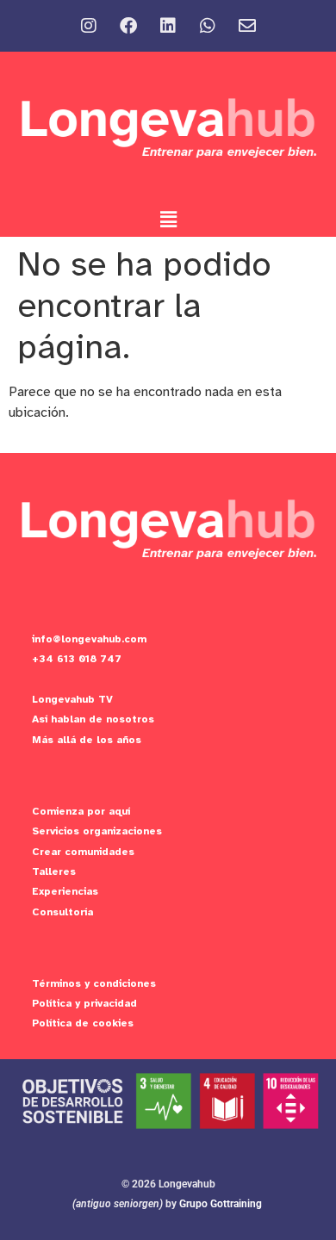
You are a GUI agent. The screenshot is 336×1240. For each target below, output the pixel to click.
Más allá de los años (86, 740)
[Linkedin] (168, 26)
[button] (168, 219)
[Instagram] (89, 26)
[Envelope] (247, 26)
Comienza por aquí (81, 811)
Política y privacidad (84, 1003)
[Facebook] (128, 26)
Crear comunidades (83, 852)
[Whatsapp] (207, 26)
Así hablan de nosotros (93, 719)
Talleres (54, 871)
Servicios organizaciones (97, 831)
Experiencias (65, 891)
